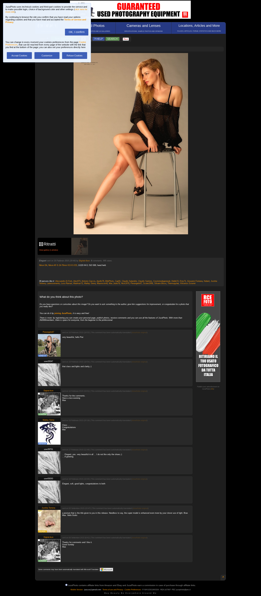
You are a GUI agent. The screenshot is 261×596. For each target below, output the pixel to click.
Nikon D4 (43, 265)
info (212, 389)
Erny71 (183, 281)
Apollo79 (100, 281)
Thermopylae (173, 283)
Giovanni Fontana (195, 281)
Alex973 (76, 281)
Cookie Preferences (133, 590)
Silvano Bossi (160, 283)
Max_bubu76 (114, 283)
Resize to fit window (132, 58)
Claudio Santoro (145, 281)
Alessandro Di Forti (63, 281)
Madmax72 (78, 283)
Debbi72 (175, 281)
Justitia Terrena (48, 508)
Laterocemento (53, 283)
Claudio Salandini (129, 281)
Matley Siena (90, 283)
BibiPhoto (109, 281)
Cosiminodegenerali (161, 281)
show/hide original (139, 332)
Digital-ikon (84, 261)
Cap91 (118, 281)
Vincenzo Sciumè (187, 283)
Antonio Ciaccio (88, 281)
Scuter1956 (148, 283)
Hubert (206, 281)
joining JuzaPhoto (63, 313)
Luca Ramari (66, 283)
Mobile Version (77, 590)
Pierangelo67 (136, 283)
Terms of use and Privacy (113, 590)
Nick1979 (125, 283)
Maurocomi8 (102, 283)
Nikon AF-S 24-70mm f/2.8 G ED (62, 265)
